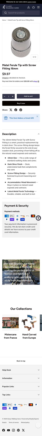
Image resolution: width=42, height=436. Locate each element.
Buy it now (21, 103)
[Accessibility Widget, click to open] (38, 218)
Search (4, 422)
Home (4, 20)
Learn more (31, 2)
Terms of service (14, 422)
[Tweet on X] (10, 109)
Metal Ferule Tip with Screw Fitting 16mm (21, 20)
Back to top (21, 361)
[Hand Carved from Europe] (29, 323)
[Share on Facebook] (15, 109)
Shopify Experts (34, 419)
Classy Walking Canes (14, 419)
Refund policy (25, 422)
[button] (33, 7)
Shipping (5, 78)
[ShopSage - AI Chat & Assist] (38, 425)
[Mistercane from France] (10, 323)
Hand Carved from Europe (29, 336)
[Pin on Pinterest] (20, 109)
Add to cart (28, 96)
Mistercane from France (10, 336)
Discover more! (13, 292)
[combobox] (21, 12)
